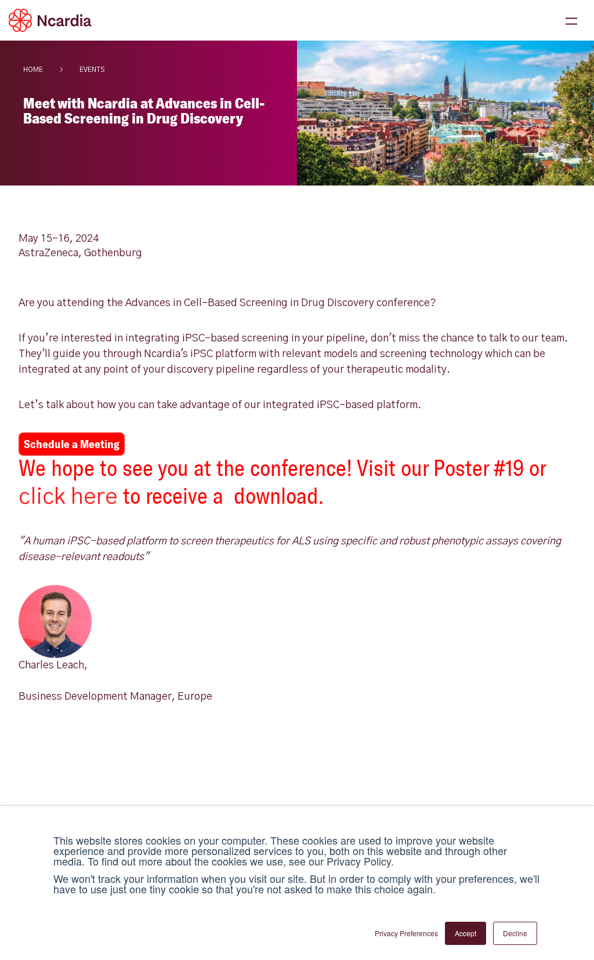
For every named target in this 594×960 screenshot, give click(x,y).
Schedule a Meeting (71, 444)
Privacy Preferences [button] (406, 933)
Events (91, 69)
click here (68, 497)
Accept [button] (465, 933)
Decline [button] (515, 933)
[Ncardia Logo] (50, 20)
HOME (33, 69)
